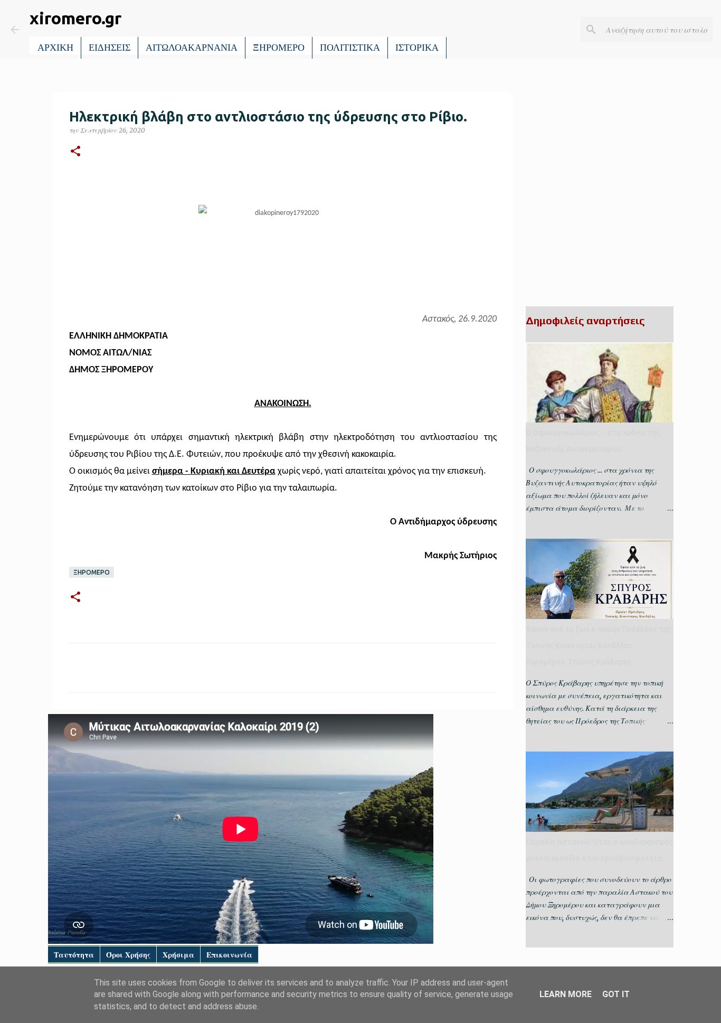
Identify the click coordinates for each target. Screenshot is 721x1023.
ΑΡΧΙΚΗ (55, 47)
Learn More (565, 994)
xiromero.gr (75, 17)
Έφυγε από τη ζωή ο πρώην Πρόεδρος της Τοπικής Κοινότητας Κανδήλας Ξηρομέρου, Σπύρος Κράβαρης (598, 645)
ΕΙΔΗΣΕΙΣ (109, 47)
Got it (616, 994)
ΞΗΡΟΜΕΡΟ (279, 47)
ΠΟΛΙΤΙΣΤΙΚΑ (350, 47)
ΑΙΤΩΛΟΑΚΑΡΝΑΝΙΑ (192, 47)
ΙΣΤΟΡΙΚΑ (417, 47)
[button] (75, 152)
